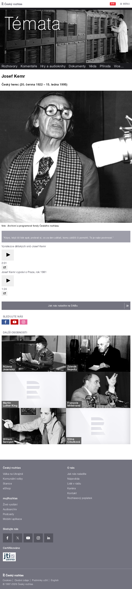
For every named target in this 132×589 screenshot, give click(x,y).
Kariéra (71, 488)
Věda (93, 66)
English (55, 580)
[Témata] (66, 35)
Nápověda (73, 478)
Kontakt (72, 493)
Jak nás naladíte (76, 473)
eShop (7, 488)
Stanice (7, 483)
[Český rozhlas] (12, 4)
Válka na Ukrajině (13, 473)
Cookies (7, 580)
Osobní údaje (22, 580)
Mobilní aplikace (12, 519)
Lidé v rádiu (74, 483)
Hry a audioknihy (53, 66)
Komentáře (29, 66)
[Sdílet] (4, 267)
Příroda (105, 66)
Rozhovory (9, 66)
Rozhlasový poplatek (79, 498)
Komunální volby (13, 478)
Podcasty (8, 514)
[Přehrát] (8, 255)
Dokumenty (77, 66)
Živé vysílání (10, 504)
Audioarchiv (10, 509)
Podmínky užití (40, 580)
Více (119, 66)
